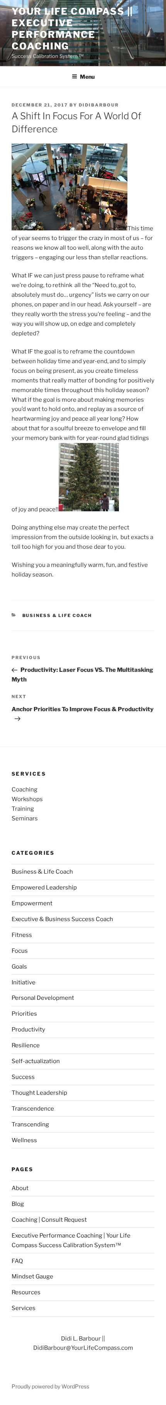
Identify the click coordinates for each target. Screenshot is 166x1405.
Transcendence (33, 1108)
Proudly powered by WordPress (50, 1386)
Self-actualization (36, 1061)
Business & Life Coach (57, 615)
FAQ (17, 1261)
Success (23, 1077)
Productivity (28, 1029)
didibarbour (99, 105)
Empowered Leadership (44, 887)
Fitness (22, 935)
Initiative (24, 982)
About (20, 1188)
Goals (19, 966)
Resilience (26, 1045)
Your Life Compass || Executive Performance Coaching (72, 29)
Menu (87, 76)
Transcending (30, 1124)
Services (24, 1308)
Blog (18, 1203)
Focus (20, 950)
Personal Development (43, 997)
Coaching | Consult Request (49, 1219)
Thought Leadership (39, 1092)
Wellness (24, 1140)
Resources (26, 1292)
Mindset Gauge (32, 1276)
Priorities (24, 1013)
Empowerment (32, 903)
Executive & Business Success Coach (62, 919)
